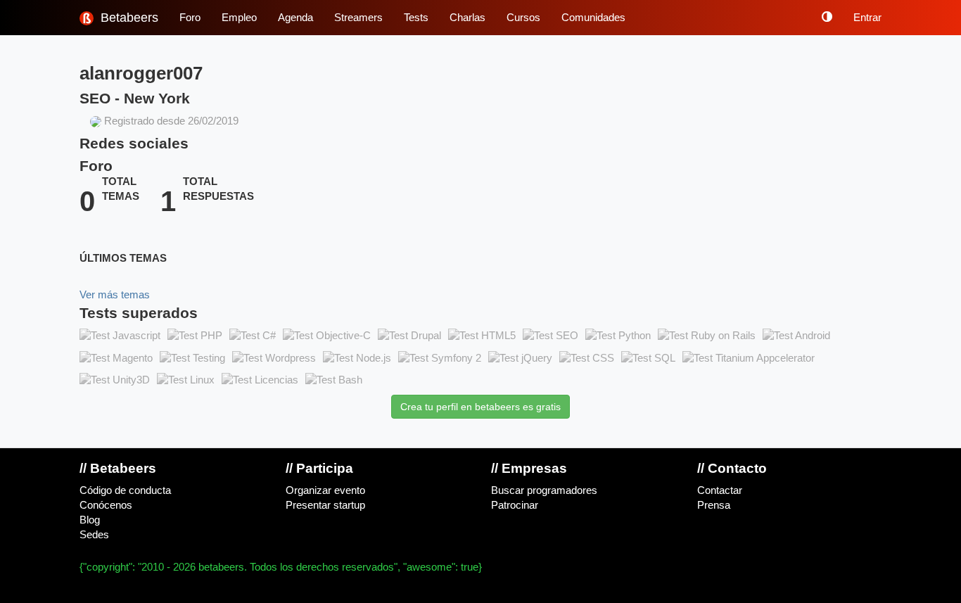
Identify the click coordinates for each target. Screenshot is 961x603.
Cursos (523, 17)
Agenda (295, 17)
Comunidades (593, 17)
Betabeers (127, 18)
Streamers (358, 17)
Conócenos (105, 505)
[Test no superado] (119, 336)
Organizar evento (325, 490)
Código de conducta (125, 490)
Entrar (867, 17)
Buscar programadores (544, 490)
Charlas (467, 17)
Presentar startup (325, 505)
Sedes (94, 534)
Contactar (719, 490)
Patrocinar (514, 505)
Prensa (713, 505)
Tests (416, 17)
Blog (89, 520)
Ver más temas (114, 294)
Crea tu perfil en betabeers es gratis (480, 406)
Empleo (239, 17)
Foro (190, 17)
